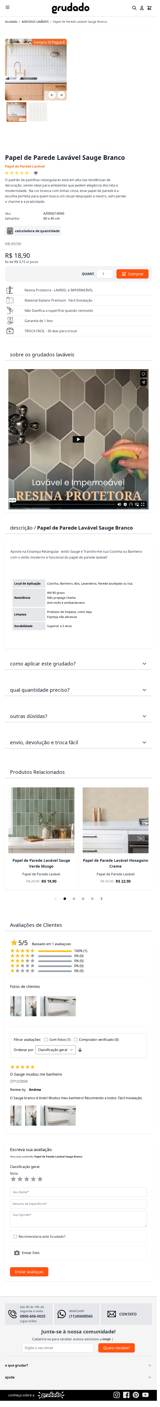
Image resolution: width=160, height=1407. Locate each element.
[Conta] (142, 8)
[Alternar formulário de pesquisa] (134, 8)
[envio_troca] (144, 742)
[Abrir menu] (7, 7)
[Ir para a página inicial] (70, 8)
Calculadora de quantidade (37, 231)
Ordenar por (24, 1049)
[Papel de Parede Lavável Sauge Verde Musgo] (41, 820)
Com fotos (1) (60, 1039)
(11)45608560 (80, 1316)
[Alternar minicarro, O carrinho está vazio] (149, 8)
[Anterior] (52, 95)
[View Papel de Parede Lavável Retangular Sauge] (16, 112)
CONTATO (128, 1314)
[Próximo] (61, 95)
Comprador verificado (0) (99, 1039)
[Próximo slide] (101, 898)
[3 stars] (26, 1179)
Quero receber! (116, 1347)
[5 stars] (40, 1179)
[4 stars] (33, 1179)
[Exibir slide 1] (64, 898)
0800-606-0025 (32, 1316)
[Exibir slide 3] (83, 898)
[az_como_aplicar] (144, 663)
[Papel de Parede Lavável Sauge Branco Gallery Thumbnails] (27, 112)
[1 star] (13, 1179)
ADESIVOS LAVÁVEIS (35, 22)
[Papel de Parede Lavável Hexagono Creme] (116, 820)
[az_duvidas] (144, 716)
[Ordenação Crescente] (80, 1049)
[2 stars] (20, 1179)
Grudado (11, 22)
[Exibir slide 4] (92, 898)
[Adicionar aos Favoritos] (35, 172)
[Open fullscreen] (36, 69)
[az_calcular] (144, 689)
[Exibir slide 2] (74, 898)
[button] (17, 172)
